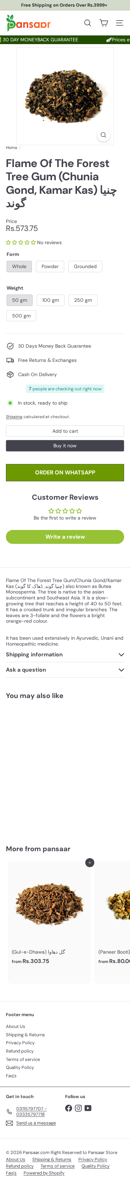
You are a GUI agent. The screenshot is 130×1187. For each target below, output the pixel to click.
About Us (15, 1026)
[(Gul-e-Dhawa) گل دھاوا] (49, 915)
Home (11, 147)
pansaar (56, 848)
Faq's (11, 1076)
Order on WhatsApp (65, 472)
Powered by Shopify (44, 1173)
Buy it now (65, 445)
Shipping (14, 417)
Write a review (65, 536)
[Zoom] (103, 134)
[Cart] (104, 23)
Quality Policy (20, 1067)
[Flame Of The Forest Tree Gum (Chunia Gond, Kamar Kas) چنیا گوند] (49, 767)
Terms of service (23, 1059)
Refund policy (20, 1051)
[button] (21, 242)
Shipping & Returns (25, 1035)
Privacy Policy (20, 1043)
